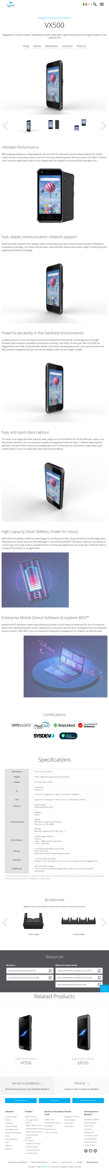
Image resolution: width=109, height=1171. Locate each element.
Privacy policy (92, 1162)
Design (26, 46)
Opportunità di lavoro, (39, 1162)
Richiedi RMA (48, 1126)
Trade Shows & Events (91, 1136)
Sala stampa (88, 1129)
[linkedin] (95, 1151)
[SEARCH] (95, 4)
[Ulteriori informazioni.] (26, 1036)
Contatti (79, 1162)
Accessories (67, 46)
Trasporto (8, 1120)
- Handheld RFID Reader (33, 1144)
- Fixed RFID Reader (31, 1147)
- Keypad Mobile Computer (34, 1132)
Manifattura (8, 1149)
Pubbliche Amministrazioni (13, 1133)
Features (37, 46)
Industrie (9, 1111)
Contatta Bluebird (89, 1145)
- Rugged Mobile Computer (34, 1125)
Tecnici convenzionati (51, 1132)
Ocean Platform (69, 1126)
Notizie (54, 1162)
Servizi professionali (11, 1139)
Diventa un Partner (70, 1120)
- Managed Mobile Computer (34, 1129)
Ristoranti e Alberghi (11, 1126)
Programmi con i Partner (71, 1117)
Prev (5, 125)
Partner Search (69, 1123)
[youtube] (90, 1151)
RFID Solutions (29, 1140)
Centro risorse (67, 1162)
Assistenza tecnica (50, 1129)
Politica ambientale (90, 1123)
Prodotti (28, 1111)
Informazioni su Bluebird (91, 1120)
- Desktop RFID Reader (32, 1150)
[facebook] (86, 1151)
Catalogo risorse (89, 1132)
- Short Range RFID (31, 1153)
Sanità (7, 1142)
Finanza (7, 1136)
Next (103, 125)
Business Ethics (89, 1126)
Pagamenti (8, 1146)
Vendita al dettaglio (11, 1117)
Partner (67, 1111)
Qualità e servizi (49, 1120)
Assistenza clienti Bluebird (53, 1123)
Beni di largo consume (12, 1129)
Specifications (51, 46)
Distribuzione (9, 1123)
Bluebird (44, 1167)
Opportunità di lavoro (90, 1142)
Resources (81, 46)
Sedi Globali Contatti (90, 1139)
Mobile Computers (30, 1117)
